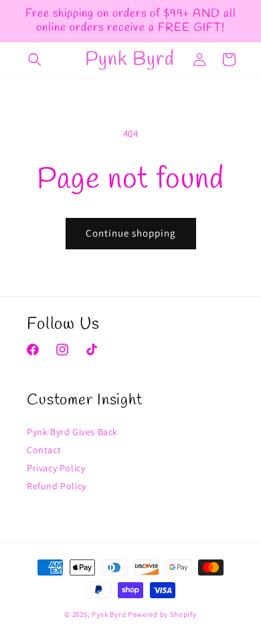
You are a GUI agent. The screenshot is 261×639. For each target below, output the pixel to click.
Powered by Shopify (162, 614)
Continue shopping (131, 233)
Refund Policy (56, 486)
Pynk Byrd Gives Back (72, 432)
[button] (35, 59)
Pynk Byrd (109, 614)
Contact (44, 450)
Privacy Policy (56, 468)
